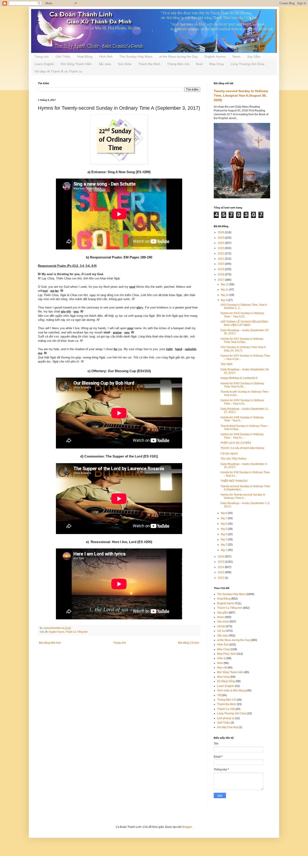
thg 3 (224, 539)
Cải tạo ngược (229, 453)
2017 (221, 279)
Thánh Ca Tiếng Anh (76, 631)
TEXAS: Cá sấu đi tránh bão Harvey (242, 448)
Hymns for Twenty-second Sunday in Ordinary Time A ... (243, 496)
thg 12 (225, 284)
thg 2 (224, 544)
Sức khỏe (124, 64)
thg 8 (224, 513)
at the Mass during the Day (178, 56)
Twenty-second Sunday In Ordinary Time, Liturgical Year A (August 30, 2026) (241, 95)
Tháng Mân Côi (178, 64)
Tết (219, 695)
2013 (221, 572)
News (236, 56)
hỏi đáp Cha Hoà (227, 727)
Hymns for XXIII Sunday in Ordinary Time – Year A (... (242, 436)
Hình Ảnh (106, 56)
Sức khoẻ (223, 621)
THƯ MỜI (226, 364)
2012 (221, 577)
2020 (221, 263)
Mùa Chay (216, 64)
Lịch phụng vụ (225, 718)
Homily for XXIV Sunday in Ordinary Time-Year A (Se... (242, 385)
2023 (221, 248)
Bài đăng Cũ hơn (188, 642)
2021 (221, 258)
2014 (221, 567)
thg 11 (225, 289)
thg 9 (224, 300)
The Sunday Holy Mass (135, 56)
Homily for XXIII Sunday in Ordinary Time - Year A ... (242, 419)
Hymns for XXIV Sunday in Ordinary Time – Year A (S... (242, 402)
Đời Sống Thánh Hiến (76, 64)
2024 (221, 243)
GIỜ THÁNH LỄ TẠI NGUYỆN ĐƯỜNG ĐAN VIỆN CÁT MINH (244, 323)
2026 (221, 232)
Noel (199, 64)
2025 (221, 237)
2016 (221, 556)
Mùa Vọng (223, 676)
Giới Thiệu (62, 56)
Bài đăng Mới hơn (50, 642)
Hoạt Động (84, 56)
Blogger (187, 827)
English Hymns (215, 56)
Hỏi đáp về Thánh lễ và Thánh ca (58, 71)
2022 (221, 253)
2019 (221, 269)
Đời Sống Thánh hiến (230, 672)
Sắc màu (105, 64)
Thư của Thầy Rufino (233, 458)
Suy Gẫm (253, 56)
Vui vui (221, 630)
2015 (221, 561)
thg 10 (225, 295)
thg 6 (224, 523)
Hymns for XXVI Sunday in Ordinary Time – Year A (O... (242, 315)
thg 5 (224, 528)
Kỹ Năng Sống (226, 681)
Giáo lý (221, 658)
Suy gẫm (222, 612)
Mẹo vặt (222, 667)
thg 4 (224, 534)
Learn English (44, 64)
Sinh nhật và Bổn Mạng (231, 690)
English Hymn (56, 631)
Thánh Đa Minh (149, 64)
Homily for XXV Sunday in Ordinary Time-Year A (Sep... (242, 340)
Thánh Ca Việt (226, 709)
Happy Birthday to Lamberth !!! (239, 378)
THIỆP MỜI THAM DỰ (234, 480)
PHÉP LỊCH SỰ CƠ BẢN (236, 442)
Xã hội (221, 626)
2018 (221, 274)
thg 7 (224, 518)
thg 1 (224, 550)
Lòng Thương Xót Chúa (247, 64)
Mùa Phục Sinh (226, 653)
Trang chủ (41, 56)
